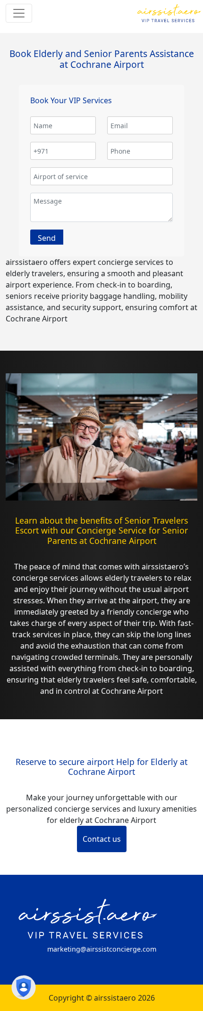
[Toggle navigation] (19, 13)
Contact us (102, 839)
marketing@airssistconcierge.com (101, 949)
